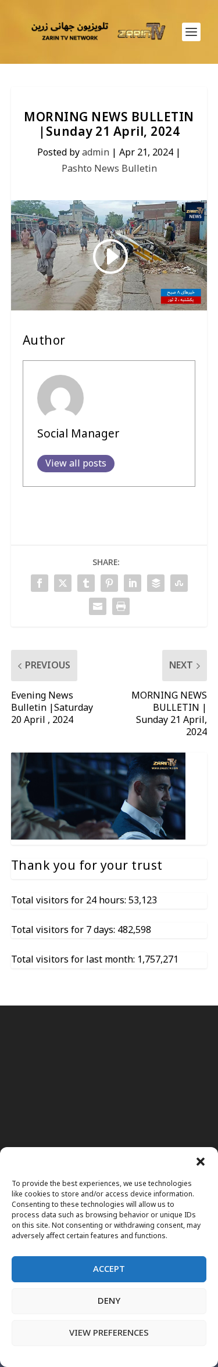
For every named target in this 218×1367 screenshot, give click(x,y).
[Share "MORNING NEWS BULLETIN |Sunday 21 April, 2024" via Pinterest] (109, 583)
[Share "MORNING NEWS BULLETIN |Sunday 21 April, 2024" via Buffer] (155, 583)
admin (95, 152)
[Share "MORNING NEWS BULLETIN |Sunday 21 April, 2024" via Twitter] (62, 583)
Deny (109, 1301)
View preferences (109, 1332)
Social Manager (78, 434)
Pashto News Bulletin (109, 169)
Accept (109, 1269)
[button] (200, 1161)
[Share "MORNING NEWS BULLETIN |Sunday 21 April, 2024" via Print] (121, 606)
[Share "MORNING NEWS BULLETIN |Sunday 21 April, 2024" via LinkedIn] (132, 583)
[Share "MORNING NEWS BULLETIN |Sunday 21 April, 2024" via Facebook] (39, 583)
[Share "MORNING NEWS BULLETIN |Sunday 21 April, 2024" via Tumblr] (86, 583)
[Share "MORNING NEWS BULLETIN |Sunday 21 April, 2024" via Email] (97, 606)
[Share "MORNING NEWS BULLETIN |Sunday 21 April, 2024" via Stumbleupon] (179, 583)
